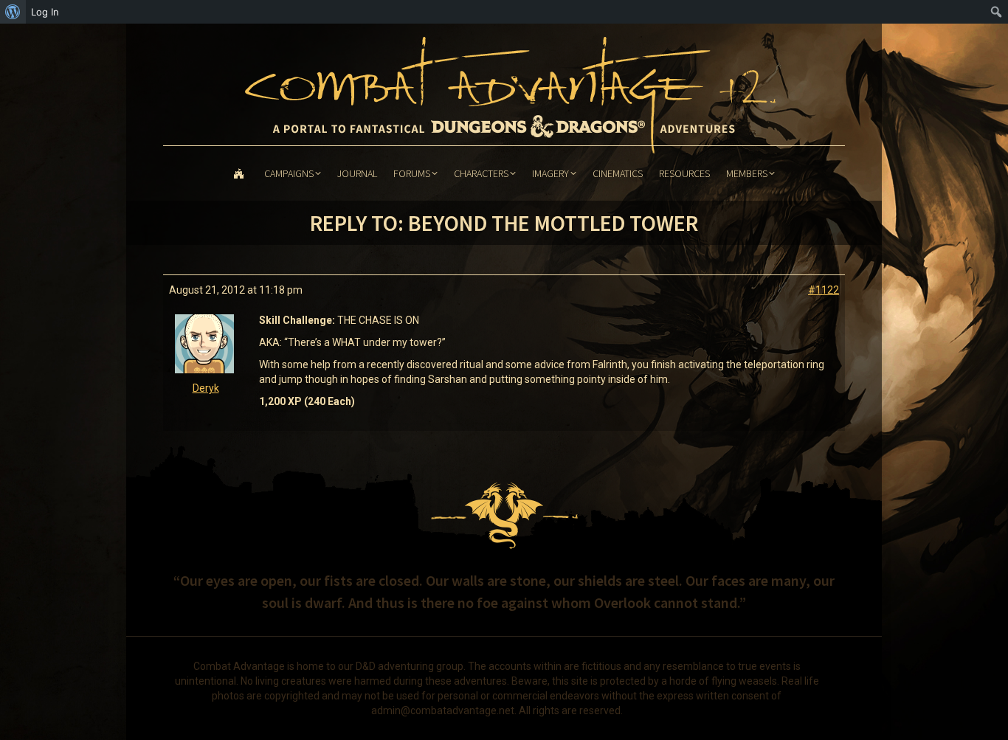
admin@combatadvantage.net (442, 710)
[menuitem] (13, 12)
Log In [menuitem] (45, 12)
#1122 (823, 290)
